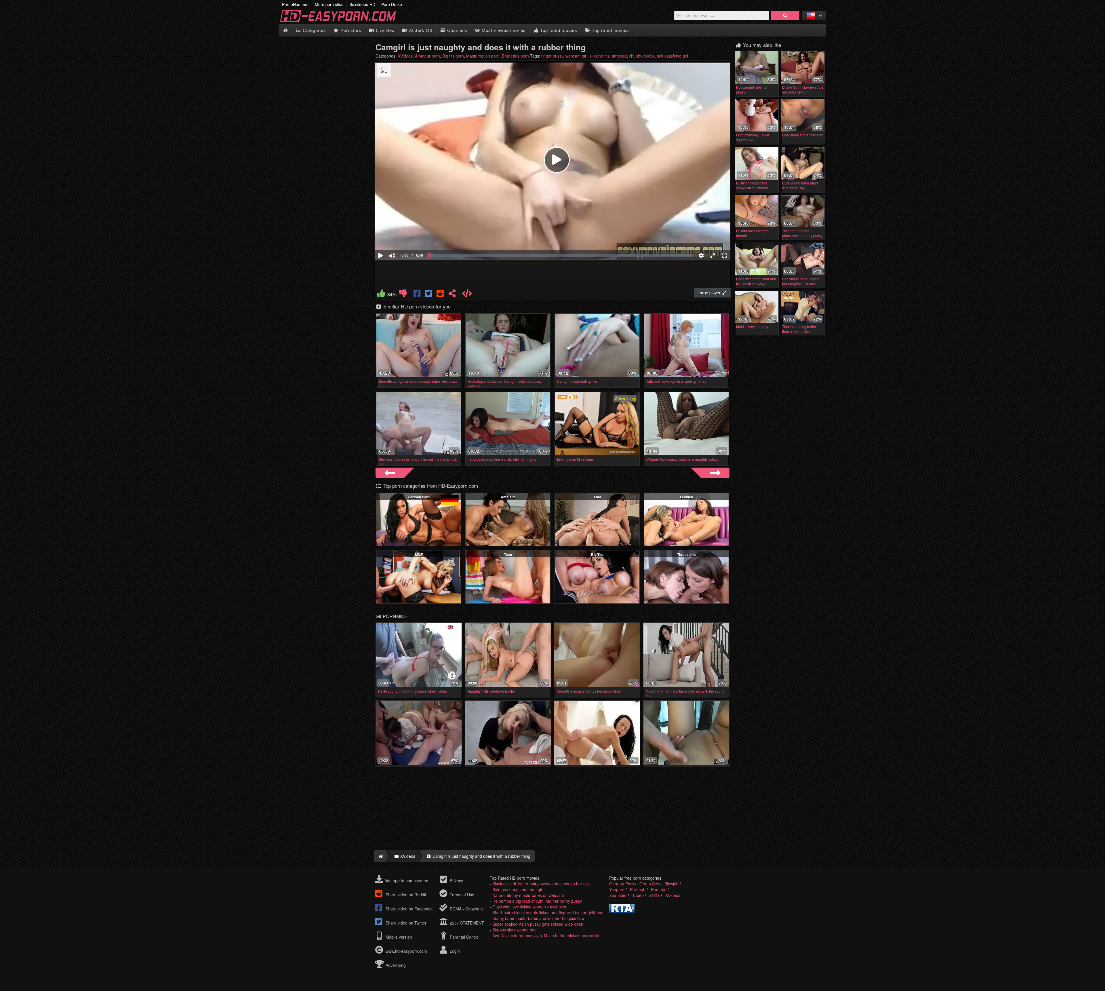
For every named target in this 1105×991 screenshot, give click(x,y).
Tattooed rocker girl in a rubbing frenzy (676, 381)
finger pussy (552, 56)
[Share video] (452, 295)
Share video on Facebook (408, 909)
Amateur (508, 497)
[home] (380, 856)
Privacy (456, 880)
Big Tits (597, 554)
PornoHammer (295, 4)
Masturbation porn (483, 56)
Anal (597, 497)
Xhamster (618, 895)
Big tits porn (453, 56)
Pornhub (637, 889)
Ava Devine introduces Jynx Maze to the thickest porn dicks (546, 935)
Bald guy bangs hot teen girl (517, 889)
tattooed (619, 56)
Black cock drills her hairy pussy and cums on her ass (541, 884)
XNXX (654, 895)
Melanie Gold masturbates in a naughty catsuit (682, 459)
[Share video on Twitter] (429, 295)
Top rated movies (558, 30)
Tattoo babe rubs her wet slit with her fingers (502, 459)
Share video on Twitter (405, 923)
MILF (419, 554)
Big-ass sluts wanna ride (514, 930)
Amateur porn (427, 56)
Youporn (616, 889)
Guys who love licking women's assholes (529, 907)
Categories (313, 30)
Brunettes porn (515, 56)
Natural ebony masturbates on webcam (528, 895)
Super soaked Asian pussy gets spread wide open (537, 924)
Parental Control (464, 937)
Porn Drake (391, 4)
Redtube (658, 889)
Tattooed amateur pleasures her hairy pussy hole (802, 235)
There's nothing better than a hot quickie (799, 329)
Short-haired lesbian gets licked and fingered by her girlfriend (547, 912)
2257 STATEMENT (466, 923)
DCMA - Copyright (466, 909)
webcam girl (576, 56)
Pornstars (350, 30)
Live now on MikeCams (575, 459)
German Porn (419, 497)
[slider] (402, 238)
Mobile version (398, 937)
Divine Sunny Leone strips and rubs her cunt (802, 89)
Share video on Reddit (405, 894)
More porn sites (329, 4)
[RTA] (622, 911)
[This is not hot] (403, 295)
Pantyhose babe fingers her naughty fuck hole (800, 281)
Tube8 (638, 895)
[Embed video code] (467, 295)
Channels (456, 30)
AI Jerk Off (420, 30)
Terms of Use (461, 894)
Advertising (395, 965)
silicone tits (599, 56)
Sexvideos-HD (362, 4)
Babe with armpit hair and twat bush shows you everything (756, 283)
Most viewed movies (503, 30)
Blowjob (671, 884)
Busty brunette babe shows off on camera (752, 185)
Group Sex (649, 884)
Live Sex (384, 30)
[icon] (285, 30)
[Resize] (713, 255)
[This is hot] (381, 295)
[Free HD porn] (342, 21)
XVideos (405, 56)
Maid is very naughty (752, 326)
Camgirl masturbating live (577, 381)
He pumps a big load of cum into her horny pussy (537, 901)
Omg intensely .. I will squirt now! (752, 137)
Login (454, 951)
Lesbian (686, 497)
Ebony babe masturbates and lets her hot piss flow (538, 918)
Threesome (686, 554)
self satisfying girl (672, 56)
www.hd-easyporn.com (406, 951)
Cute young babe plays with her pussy (800, 185)
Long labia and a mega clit (803, 134)
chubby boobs (642, 56)
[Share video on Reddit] (440, 295)
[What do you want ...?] (785, 15)
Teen (508, 554)
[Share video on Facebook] (417, 295)
